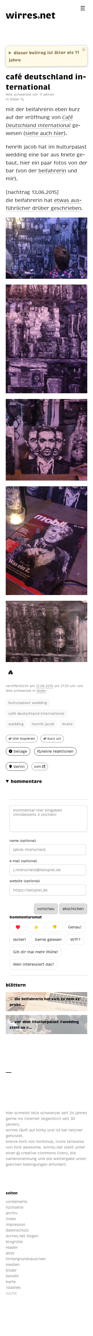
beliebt (12, 1276)
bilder (15, 99)
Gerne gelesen (48, 939)
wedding (16, 724)
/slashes (13, 1287)
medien (13, 1264)
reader (12, 1247)
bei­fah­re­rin (52, 170)
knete (67, 724)
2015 (49, 686)
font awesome (27, 1147)
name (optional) (23, 840)
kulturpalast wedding (27, 702)
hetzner (75, 1130)
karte (11, 1281)
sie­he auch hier (44, 133)
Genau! (74, 927)
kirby (41, 1130)
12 (37, 686)
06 (42, 686)
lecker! (19, 939)
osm (37, 766)
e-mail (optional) (23, 861)
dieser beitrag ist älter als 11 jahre (44, 56)
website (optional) (25, 881)
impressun (15, 1224)
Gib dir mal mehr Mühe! (35, 952)
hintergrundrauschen (26, 1259)
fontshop (44, 1141)
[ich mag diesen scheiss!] (10, 672)
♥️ (18, 927)
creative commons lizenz (44, 1153)
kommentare (26, 781)
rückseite (14, 1207)
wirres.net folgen (22, 1236)
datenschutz (17, 1230)
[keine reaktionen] (22, 99)
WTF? (75, 939)
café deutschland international (36, 713)
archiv (11, 1213)
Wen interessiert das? (33, 964)
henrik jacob (43, 724)
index (11, 1219)
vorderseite (16, 1201)
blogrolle (14, 1241)
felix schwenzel (18, 690)
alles (10, 1253)
